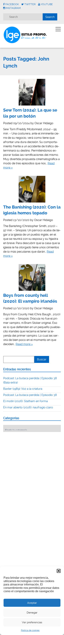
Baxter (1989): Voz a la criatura (22, 388)
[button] (58, 571)
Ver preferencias (32, 622)
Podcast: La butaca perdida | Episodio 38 (30, 395)
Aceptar (32, 602)
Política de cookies (30, 630)
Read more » (24, 344)
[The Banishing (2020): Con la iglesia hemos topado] (32, 189)
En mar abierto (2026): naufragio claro (28, 407)
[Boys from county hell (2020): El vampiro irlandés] (32, 277)
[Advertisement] (30, 456)
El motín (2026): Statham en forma (25, 401)
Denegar (32, 612)
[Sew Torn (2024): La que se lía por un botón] (32, 92)
